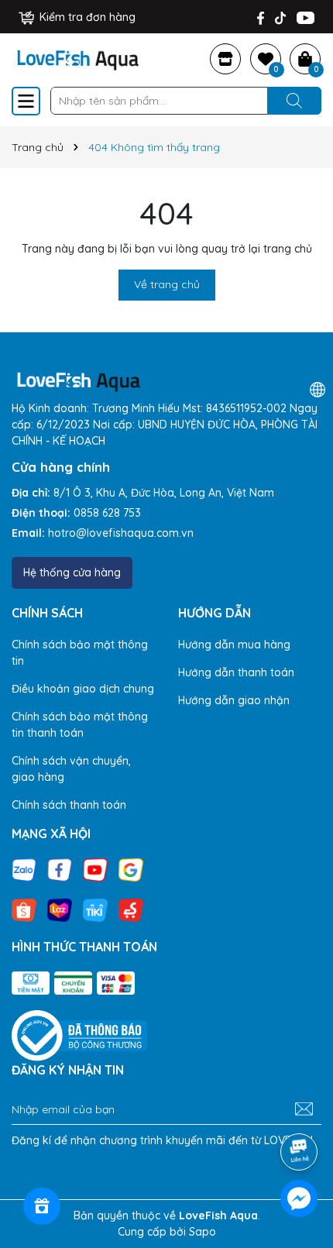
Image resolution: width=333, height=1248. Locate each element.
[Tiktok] (280, 17)
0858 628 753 (107, 513)
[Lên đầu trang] (299, 1108)
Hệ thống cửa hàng (72, 572)
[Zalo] (24, 869)
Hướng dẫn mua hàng (234, 645)
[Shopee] (24, 909)
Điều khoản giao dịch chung (83, 689)
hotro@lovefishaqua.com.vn (121, 533)
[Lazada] (59, 909)
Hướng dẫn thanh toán (236, 672)
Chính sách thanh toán (69, 805)
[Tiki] (95, 909)
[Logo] (77, 57)
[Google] (130, 869)
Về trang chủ (167, 284)
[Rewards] (41, 1206)
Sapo (202, 1232)
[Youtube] (305, 17)
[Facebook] (260, 17)
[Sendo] (130, 909)
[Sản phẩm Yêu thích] (265, 58)
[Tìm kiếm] (294, 101)
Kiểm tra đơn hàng (86, 17)
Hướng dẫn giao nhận (234, 700)
